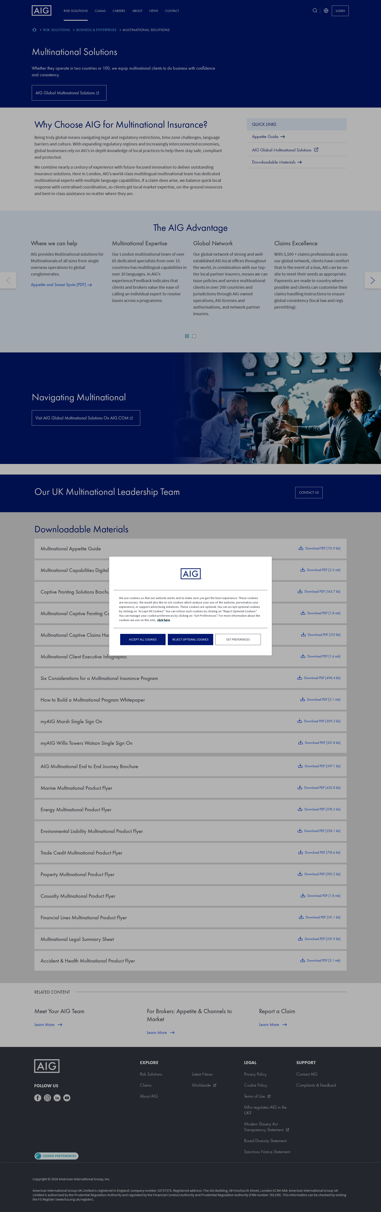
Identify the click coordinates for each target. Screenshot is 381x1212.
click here (163, 620)
